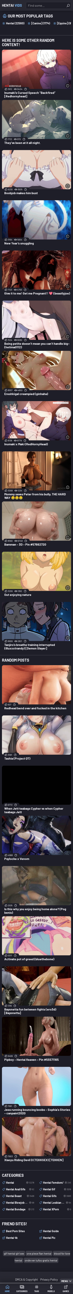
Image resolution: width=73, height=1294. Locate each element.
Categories (21, 1291)
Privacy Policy (49, 1279)
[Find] (68, 5)
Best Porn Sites (15, 1231)
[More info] (67, 85)
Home (7, 1291)
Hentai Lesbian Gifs (57, 1202)
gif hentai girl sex (14, 1253)
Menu (64, 1281)
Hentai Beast (20, 1196)
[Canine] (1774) (40, 23)
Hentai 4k (12, 1237)
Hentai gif (57, 1189)
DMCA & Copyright (26, 1279)
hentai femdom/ (57, 1182)
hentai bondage (20, 1209)
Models (51, 1291)
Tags (36, 1291)
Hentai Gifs (57, 1196)
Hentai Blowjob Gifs (20, 1202)
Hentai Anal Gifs (20, 1189)
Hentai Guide (51, 1231)
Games (66, 1291)
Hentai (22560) (15, 23)
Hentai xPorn (57, 1209)
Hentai (12, 5)
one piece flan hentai (39, 1253)
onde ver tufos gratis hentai (41, 1260)
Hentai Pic (49, 1237)
